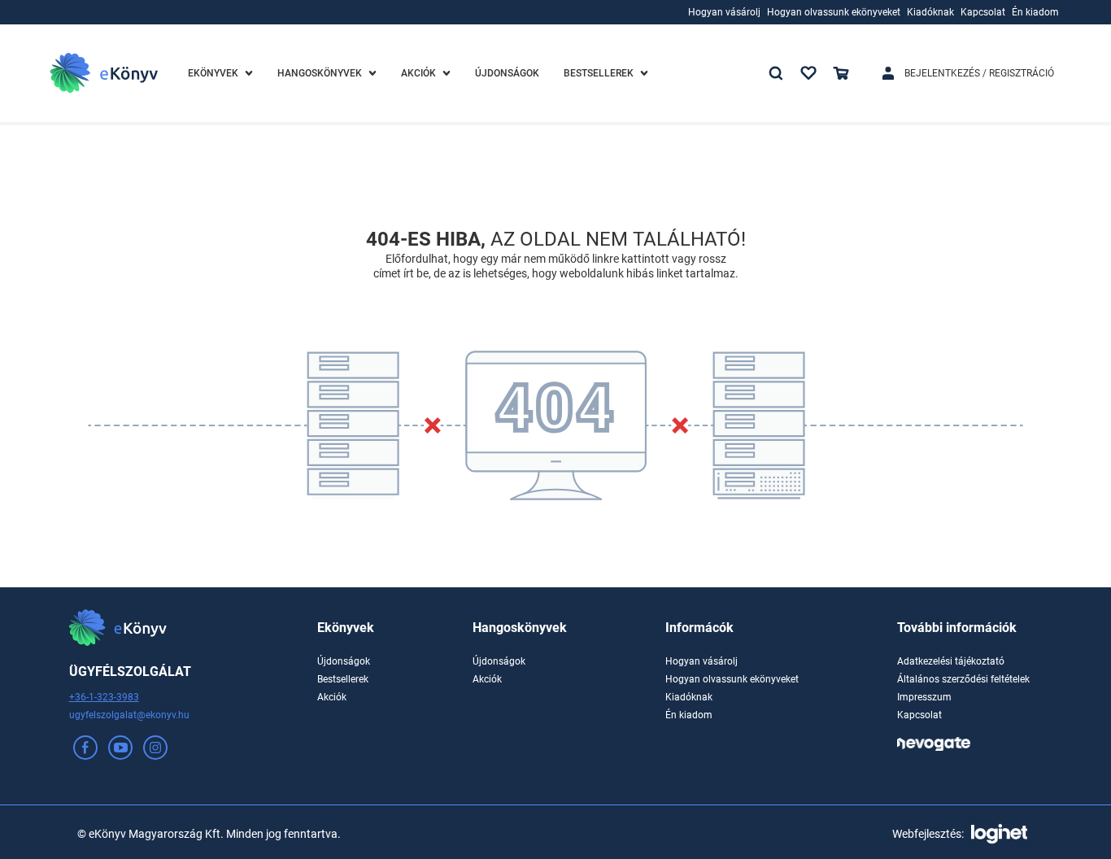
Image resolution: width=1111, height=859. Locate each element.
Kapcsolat (919, 715)
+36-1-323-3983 (104, 697)
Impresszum (924, 697)
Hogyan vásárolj (701, 661)
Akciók (331, 697)
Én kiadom (688, 715)
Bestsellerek (342, 679)
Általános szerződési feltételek (963, 679)
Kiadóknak (688, 697)
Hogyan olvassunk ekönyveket (732, 679)
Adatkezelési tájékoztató (950, 661)
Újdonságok (343, 661)
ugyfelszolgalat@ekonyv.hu (129, 715)
